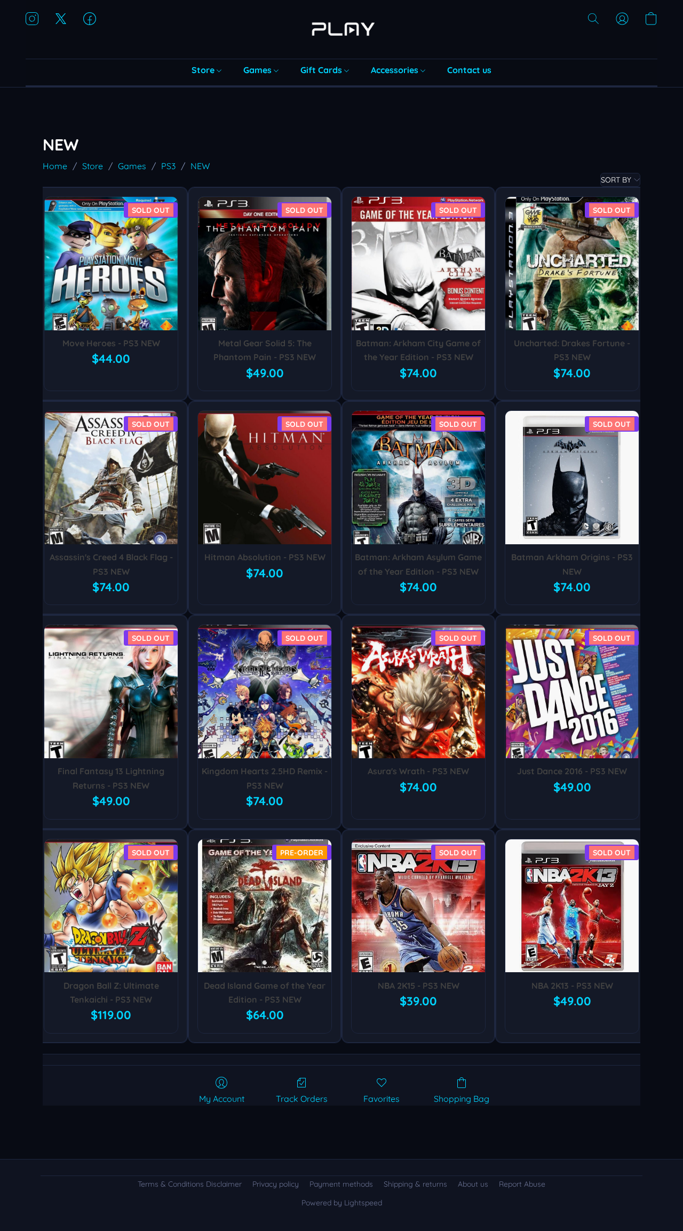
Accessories (395, 70)
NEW (200, 166)
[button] (341, 29)
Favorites (381, 1098)
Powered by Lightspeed (341, 1203)
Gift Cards (322, 70)
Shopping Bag (461, 1098)
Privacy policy (275, 1184)
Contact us (469, 70)
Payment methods (341, 1184)
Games (258, 70)
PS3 (168, 166)
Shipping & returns (415, 1184)
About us (473, 1184)
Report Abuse (522, 1184)
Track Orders (302, 1098)
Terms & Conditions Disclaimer (190, 1184)
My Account (221, 1098)
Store (204, 70)
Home (55, 166)
